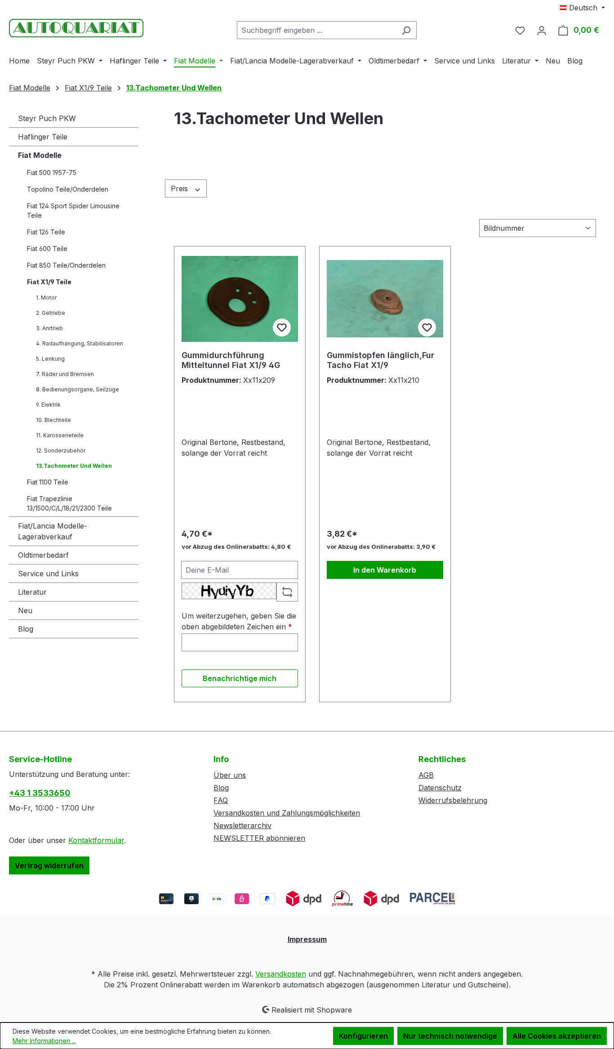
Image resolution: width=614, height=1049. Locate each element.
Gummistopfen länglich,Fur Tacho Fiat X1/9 (380, 360)
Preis (180, 188)
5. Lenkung (50, 358)
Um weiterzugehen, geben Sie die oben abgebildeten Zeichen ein (239, 621)
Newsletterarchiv (242, 825)
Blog (25, 628)
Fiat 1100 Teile (47, 482)
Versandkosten (280, 973)
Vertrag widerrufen (49, 865)
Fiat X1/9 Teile (49, 282)
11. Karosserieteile (60, 435)
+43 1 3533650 (40, 793)
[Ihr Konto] (541, 30)
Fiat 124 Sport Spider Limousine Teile (73, 210)
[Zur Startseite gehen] (76, 28)
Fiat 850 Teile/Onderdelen (66, 265)
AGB (426, 775)
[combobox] (316, 30)
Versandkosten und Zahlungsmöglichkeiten (287, 812)
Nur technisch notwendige (450, 1035)
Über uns (230, 775)
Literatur (32, 591)
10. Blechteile (53, 420)
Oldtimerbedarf (43, 555)
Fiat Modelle (40, 155)
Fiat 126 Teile (46, 232)
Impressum (307, 939)
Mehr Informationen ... (44, 1041)
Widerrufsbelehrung (452, 800)
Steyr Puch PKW (47, 118)
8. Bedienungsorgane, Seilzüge (77, 389)
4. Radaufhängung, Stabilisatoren (79, 343)
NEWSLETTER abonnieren (259, 838)
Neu (25, 610)
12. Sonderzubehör (60, 450)
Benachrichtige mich (239, 678)
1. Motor (46, 297)
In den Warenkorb (384, 569)
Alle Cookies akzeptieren (556, 1035)
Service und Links (48, 573)
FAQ (221, 800)
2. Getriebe (50, 312)
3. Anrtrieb (49, 328)
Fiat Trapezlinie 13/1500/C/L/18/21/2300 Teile (69, 503)
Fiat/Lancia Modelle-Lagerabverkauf (52, 531)
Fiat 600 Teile (47, 248)
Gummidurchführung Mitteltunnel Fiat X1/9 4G (231, 360)
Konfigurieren (363, 1035)
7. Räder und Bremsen (65, 374)
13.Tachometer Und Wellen (74, 465)
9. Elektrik (48, 404)
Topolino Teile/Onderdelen (67, 189)
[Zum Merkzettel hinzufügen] (282, 327)
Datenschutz (440, 787)
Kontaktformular (96, 840)
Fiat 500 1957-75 (51, 172)
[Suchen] (406, 30)
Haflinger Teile (42, 136)
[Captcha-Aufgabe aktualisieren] (287, 592)
